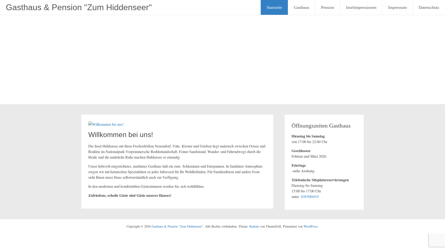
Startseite (274, 7)
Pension (327, 7)
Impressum (397, 7)
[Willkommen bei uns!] (106, 124)
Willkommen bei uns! (120, 134)
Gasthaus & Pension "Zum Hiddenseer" (79, 7)
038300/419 (310, 196)
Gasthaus (301, 7)
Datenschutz (429, 7)
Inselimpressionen (361, 7)
